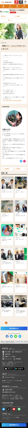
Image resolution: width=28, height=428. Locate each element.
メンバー (15, 20)
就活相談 (4, 363)
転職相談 (8, 363)
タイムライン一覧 (19, 341)
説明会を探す (18, 351)
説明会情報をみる (14, 328)
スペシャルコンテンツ (18, 362)
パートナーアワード (6, 419)
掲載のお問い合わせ (10, 392)
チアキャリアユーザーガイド (7, 365)
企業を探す (8, 354)
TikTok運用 (12, 398)
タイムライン (8, 358)
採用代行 (21, 398)
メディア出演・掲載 (18, 380)
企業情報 (22, 16)
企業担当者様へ (9, 389)
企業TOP (8, 16)
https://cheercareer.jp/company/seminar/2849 (12, 100)
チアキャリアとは (9, 377)
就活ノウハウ (4, 362)
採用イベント (11, 395)
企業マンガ (13, 363)
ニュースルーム (10, 380)
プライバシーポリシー (6, 382)
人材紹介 (20, 397)
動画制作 (17, 398)
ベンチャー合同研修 (14, 397)
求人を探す (8, 351)
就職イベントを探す (10, 356)
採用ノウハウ (18, 395)
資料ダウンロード (5, 397)
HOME (2, 341)
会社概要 (4, 380)
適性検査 (18, 358)
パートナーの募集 (15, 417)
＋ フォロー (12, 12)
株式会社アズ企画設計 (10, 341)
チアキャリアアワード (6, 417)
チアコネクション (5, 398)
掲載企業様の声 (5, 395)
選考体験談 (10, 362)
